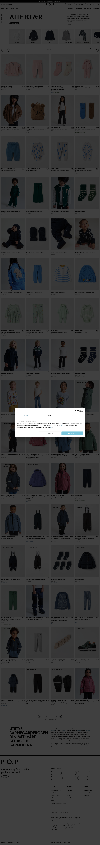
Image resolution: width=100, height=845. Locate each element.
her (62, 425)
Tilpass (49, 433)
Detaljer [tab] (50, 416)
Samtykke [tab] (26, 416)
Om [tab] (73, 416)
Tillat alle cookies (72, 433)
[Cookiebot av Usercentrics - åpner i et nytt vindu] (76, 411)
